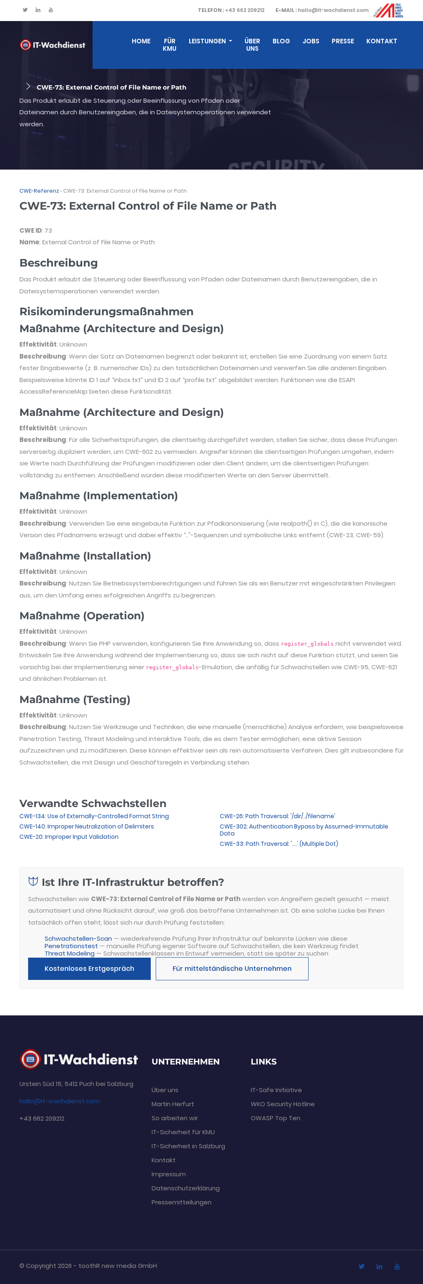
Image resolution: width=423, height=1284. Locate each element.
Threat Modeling (70, 953)
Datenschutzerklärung (186, 1188)
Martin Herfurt (173, 1104)
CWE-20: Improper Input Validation (69, 837)
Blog (281, 41)
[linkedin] (38, 10)
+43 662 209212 (231, 10)
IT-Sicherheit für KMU (183, 1132)
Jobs (310, 41)
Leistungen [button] (208, 41)
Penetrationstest (71, 946)
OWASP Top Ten (275, 1118)
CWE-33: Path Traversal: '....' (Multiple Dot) (279, 844)
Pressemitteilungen (182, 1202)
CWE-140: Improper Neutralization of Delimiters (86, 826)
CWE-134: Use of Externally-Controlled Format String (94, 816)
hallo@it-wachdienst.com (322, 10)
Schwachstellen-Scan (78, 938)
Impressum (169, 1174)
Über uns (252, 45)
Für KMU (169, 45)
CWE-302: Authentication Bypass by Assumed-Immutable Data (304, 830)
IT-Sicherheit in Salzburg (188, 1146)
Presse (343, 41)
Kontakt (381, 41)
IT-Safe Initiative (276, 1090)
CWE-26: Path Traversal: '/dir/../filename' (277, 816)
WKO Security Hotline (283, 1104)
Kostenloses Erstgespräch (89, 968)
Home (141, 41)
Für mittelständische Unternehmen (232, 968)
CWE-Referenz (39, 191)
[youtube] (51, 10)
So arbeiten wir (175, 1118)
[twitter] (25, 10)
